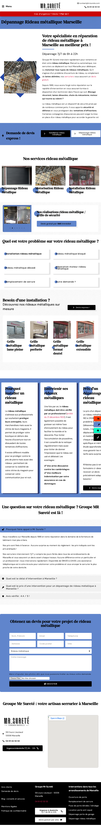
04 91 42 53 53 (41, 801)
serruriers (69, 76)
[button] (55, 133)
